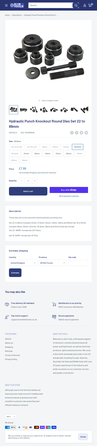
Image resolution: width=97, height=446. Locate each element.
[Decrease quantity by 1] (21, 180)
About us (9, 343)
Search (8, 339)
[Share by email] (86, 132)
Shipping (9, 347)
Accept (83, 437)
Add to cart (28, 191)
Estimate (15, 272)
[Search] (75, 5)
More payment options (69, 196)
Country (12, 257)
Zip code (72, 257)
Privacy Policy (11, 359)
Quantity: (13, 180)
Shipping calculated (38, 172)
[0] (89, 5)
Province (43, 257)
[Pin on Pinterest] (76, 132)
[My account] (84, 5)
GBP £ (8, 416)
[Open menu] (6, 5)
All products (17, 15)
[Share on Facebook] (72, 132)
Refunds (9, 351)
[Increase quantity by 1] (35, 180)
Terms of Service (12, 355)
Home (7, 15)
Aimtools (13, 133)
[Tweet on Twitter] (81, 132)
